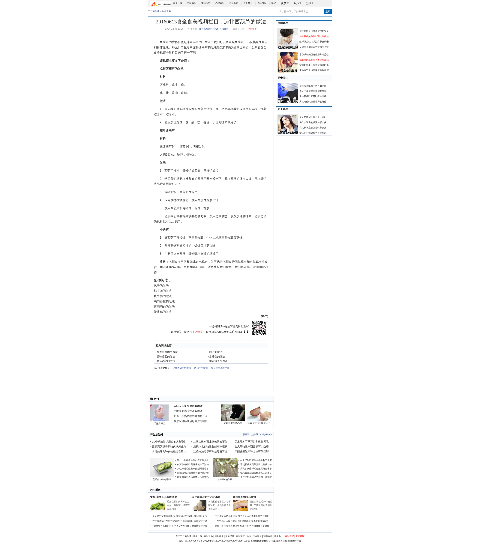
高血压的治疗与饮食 (244, 496)
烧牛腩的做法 (163, 296)
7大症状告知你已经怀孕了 (165, 526)
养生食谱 (233, 3)
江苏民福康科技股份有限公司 (213, 29)
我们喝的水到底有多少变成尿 (314, 59)
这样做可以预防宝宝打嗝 (194, 521)
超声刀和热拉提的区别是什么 (191, 416)
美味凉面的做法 (165, 356)
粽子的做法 (215, 352)
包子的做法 (161, 285)
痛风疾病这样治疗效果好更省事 (256, 468)
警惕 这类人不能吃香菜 (163, 496)
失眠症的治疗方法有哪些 (188, 411)
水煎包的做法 (216, 356)
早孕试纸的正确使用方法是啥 (314, 54)
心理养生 (219, 3)
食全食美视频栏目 (220, 368)
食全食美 (166, 11)
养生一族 (177, 3)
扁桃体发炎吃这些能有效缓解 (210, 446)
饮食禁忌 (247, 3)
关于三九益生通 (183, 536)
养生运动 (208, 536)
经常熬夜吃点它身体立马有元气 (193, 477)
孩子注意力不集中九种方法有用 (253, 516)
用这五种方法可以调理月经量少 (191, 516)
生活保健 (229, 536)
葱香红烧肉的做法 (167, 352)
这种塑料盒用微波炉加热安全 (314, 31)
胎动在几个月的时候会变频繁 (254, 526)
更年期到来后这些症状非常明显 (256, 477)
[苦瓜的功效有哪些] (162, 476)
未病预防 (205, 3)
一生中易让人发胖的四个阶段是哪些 (233, 521)
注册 (311, 3)
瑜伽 (249, 536)
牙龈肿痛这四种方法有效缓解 (252, 451)
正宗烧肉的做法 (164, 306)
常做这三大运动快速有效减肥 (314, 70)
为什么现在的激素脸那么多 (312, 122)
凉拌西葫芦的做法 (182, 368)
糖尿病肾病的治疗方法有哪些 (191, 421)
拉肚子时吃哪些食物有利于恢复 (256, 460)
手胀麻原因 (159, 423)
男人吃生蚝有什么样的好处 (312, 101)
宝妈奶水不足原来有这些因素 (314, 65)
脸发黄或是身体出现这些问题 (314, 36)
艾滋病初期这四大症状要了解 (314, 47)
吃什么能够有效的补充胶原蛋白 (193, 460)
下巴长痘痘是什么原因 (226, 516)
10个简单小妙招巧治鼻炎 (206, 496)
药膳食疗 (267, 536)
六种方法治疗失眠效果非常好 (167, 521)
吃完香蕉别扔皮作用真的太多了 (256, 472)
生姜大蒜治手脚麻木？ (259, 423)
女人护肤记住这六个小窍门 (312, 117)
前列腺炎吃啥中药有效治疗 (312, 86)
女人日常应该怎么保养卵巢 (312, 127)
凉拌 (196, 47)
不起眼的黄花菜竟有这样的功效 (256, 464)
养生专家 (261, 3)
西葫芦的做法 (208, 47)
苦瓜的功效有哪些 (162, 479)
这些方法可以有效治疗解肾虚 (210, 451)
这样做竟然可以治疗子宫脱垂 (314, 41)
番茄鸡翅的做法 (165, 361)
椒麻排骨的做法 (218, 361)
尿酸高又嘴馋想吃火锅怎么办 (169, 446)
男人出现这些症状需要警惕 (312, 91)
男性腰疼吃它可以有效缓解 (312, 96)
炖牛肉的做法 (163, 290)
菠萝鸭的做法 (163, 311)
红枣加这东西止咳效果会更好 (210, 441)
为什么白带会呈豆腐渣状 (227, 526)
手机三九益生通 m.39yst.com (257, 434)
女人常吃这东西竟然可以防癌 (252, 446)
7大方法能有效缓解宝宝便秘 (193, 526)
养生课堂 (240, 536)
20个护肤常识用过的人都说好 (169, 441)
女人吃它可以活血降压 (163, 516)
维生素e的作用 (225, 479)
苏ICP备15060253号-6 (190, 540)
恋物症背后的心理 (233, 423)
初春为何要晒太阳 (260, 521)
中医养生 (191, 3)
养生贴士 (278, 536)
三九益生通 (153, 11)
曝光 (274, 3)
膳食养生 (219, 536)
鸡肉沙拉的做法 (164, 301)
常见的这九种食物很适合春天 (169, 451)
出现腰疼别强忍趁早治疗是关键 (193, 472)
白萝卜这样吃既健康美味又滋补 (193, 464)
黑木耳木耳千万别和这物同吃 (252, 441)
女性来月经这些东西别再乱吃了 (193, 468)
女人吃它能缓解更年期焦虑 (312, 133)
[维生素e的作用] (225, 476)
